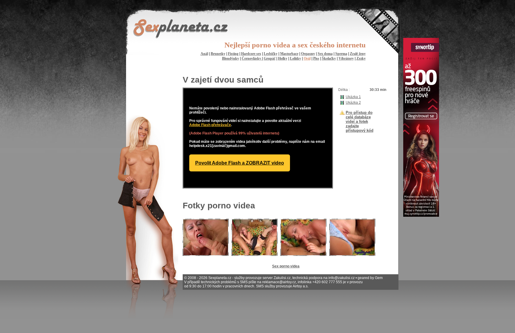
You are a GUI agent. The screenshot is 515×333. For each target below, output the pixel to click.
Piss (316, 58)
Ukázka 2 (353, 102)
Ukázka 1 (353, 97)
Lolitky (295, 58)
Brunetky (218, 54)
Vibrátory (346, 58)
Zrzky (361, 58)
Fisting (233, 54)
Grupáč (269, 58)
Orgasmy (308, 54)
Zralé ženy (358, 54)
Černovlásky (252, 58)
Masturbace (289, 54)
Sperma (341, 54)
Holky (282, 58)
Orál (307, 58)
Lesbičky (270, 54)
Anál (204, 54)
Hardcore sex (251, 54)
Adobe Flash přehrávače (210, 125)
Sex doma (325, 54)
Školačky (329, 58)
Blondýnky (230, 58)
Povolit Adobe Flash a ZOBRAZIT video (239, 162)
